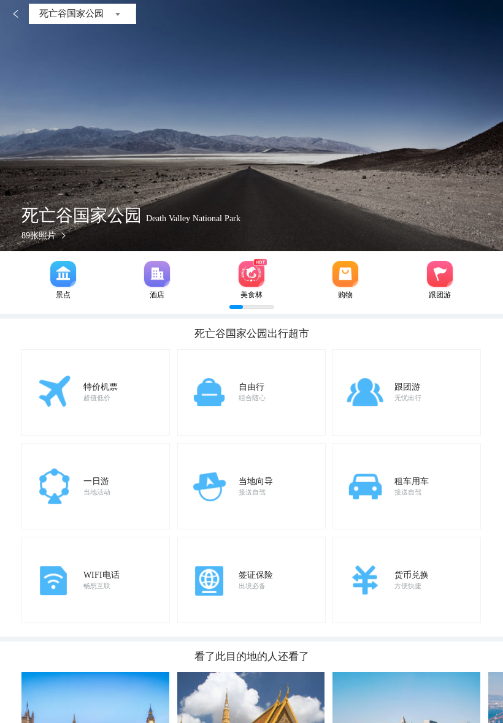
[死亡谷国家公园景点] (63, 274)
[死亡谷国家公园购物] (345, 274)
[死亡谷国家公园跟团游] (439, 274)
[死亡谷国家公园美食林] (251, 274)
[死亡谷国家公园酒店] (157, 274)
